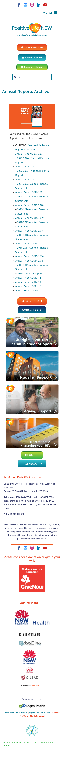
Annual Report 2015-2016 (29, 256)
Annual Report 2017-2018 (29, 230)
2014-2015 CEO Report (29, 273)
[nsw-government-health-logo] (32, 609)
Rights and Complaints (39, 712)
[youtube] (45, 5)
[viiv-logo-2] (30, 668)
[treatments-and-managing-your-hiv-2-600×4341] (32, 418)
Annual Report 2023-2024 (29, 153)
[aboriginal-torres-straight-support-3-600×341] (32, 317)
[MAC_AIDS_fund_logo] (29, 684)
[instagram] (32, 5)
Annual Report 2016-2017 (29, 243)
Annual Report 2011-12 (28, 286)
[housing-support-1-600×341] (32, 351)
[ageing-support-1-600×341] (32, 385)
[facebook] (19, 5)
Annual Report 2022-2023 (29, 166)
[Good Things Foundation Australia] (30, 641)
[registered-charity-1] (32, 725)
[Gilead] (30, 675)
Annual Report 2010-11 (28, 290)
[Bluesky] (25, 5)
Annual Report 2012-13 (28, 282)
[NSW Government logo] (29, 650)
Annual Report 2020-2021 (29, 192)
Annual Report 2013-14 (28, 277)
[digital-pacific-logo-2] (32, 705)
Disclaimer (9, 712)
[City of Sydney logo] (29, 633)
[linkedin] (38, 5)
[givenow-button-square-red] (32, 566)
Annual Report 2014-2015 (29, 260)
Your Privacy (21, 712)
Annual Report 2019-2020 (29, 205)
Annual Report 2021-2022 (29, 179)
